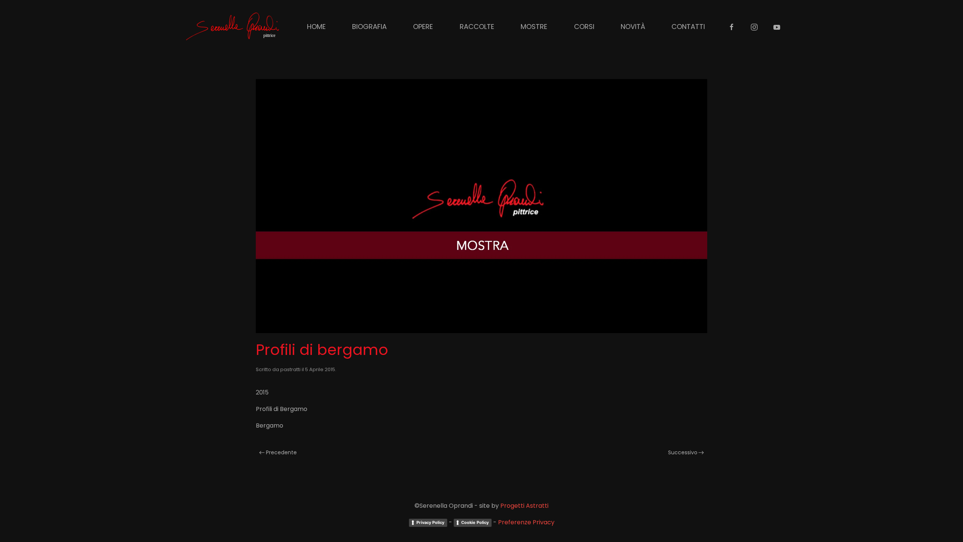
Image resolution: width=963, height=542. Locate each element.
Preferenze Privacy (526, 522)
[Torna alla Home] (233, 26)
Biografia (369, 26)
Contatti (688, 26)
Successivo (682, 452)
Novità (633, 26)
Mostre (534, 26)
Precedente (281, 452)
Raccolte (477, 26)
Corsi (584, 26)
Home (316, 26)
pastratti (290, 369)
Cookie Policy (475, 522)
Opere (423, 26)
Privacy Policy (430, 522)
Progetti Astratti (524, 505)
